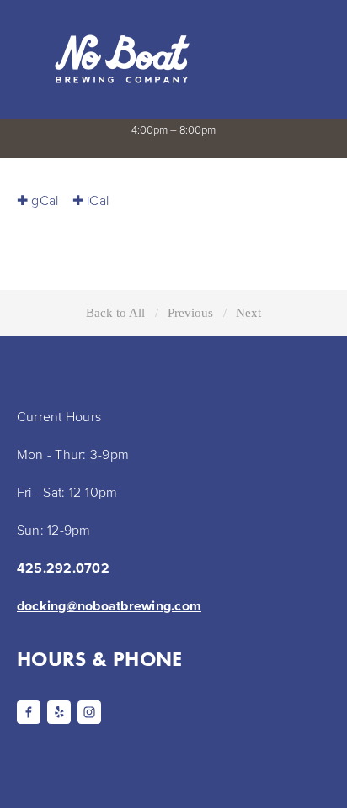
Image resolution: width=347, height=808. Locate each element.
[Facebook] (28, 712)
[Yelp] (59, 712)
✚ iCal (90, 200)
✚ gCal (37, 200)
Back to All (115, 312)
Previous (190, 312)
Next (248, 312)
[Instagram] (89, 712)
